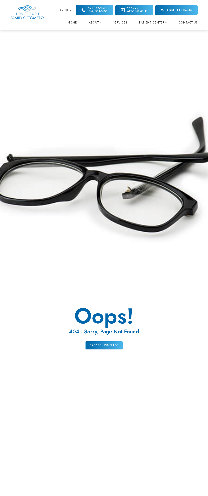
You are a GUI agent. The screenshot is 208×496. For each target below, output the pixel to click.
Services (120, 22)
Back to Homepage (104, 345)
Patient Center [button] (151, 22)
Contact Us (188, 22)
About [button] (94, 22)
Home (72, 22)
